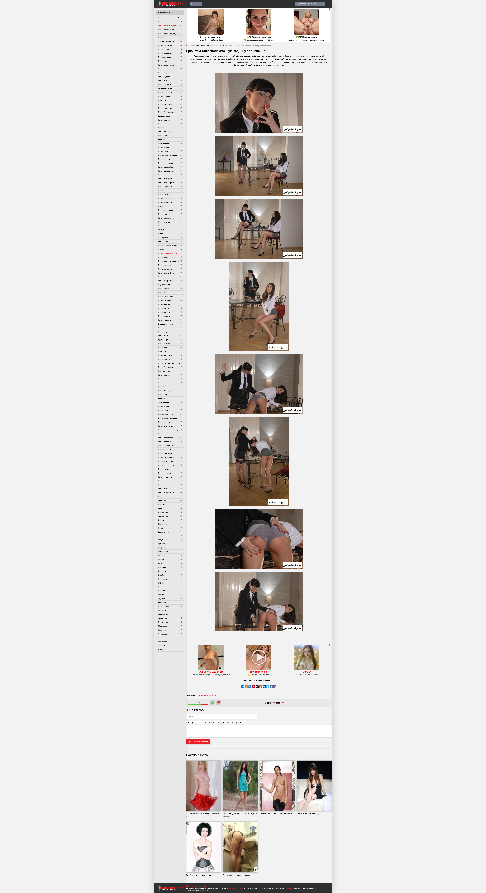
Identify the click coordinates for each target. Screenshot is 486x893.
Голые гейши (163, 124)
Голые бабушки (164, 69)
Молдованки (163, 626)
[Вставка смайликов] (218, 722)
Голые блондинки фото (167, 22)
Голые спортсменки (166, 65)
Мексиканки (163, 551)
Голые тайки (163, 214)
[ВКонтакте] (242, 686)
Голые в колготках (165, 104)
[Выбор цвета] (223, 722)
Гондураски (163, 622)
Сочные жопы (164, 143)
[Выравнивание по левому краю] (205, 722)
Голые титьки (163, 194)
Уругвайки (162, 599)
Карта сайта (202, 886)
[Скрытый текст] (228, 722)
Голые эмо (162, 293)
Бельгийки (162, 618)
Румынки (162, 544)
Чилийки (161, 587)
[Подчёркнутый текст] (196, 722)
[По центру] (209, 722)
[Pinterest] (253, 686)
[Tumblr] (271, 686)
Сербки (161, 559)
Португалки (163, 579)
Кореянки (162, 567)
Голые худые (163, 347)
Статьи (161, 249)
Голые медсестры (165, 187)
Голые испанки (164, 147)
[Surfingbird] (267, 686)
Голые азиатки (164, 316)
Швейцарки (163, 642)
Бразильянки (163, 532)
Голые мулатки (164, 77)
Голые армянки (164, 120)
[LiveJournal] (264, 686)
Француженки (163, 238)
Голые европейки (165, 167)
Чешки (161, 234)
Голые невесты (164, 85)
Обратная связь (192, 886)
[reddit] (260, 686)
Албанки (161, 650)
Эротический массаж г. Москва (171, 18)
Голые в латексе (165, 108)
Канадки (161, 230)
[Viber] (274, 686)
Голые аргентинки (165, 210)
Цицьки (161, 128)
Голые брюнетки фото (167, 26)
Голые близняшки (165, 379)
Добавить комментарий (198, 742)
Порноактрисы (164, 222)
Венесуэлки (163, 614)
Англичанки (163, 241)
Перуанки (162, 548)
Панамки (162, 591)
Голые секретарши (166, 183)
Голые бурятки (164, 434)
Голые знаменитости (166, 30)
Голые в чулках (164, 73)
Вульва (161, 206)
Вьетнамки (162, 602)
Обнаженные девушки (167, 414)
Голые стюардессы (166, 190)
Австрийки (162, 638)
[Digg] (257, 686)
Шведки (161, 595)
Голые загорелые (165, 53)
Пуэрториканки (164, 606)
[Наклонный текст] (192, 722)
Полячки (161, 555)
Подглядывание (164, 57)
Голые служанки (165, 96)
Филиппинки (163, 634)
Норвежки (162, 610)
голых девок (289, 888)
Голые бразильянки (166, 171)
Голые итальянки (165, 202)
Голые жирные (164, 81)
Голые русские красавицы (169, 363)
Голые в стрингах (165, 61)
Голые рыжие (163, 336)
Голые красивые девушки (168, 34)
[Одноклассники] (246, 686)
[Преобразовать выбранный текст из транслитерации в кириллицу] (236, 722)
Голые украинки (164, 175)
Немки (161, 528)
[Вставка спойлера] (240, 722)
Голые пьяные (164, 328)
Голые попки (163, 49)
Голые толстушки (165, 179)
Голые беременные (166, 112)
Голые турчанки (164, 198)
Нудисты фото (164, 340)
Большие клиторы (165, 88)
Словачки (162, 646)
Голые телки (163, 136)
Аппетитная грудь (165, 139)
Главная (197, 4)
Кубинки (161, 583)
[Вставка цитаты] (232, 722)
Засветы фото (164, 116)
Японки (161, 520)
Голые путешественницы (168, 430)
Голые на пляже (165, 37)
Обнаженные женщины (168, 155)
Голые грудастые (165, 92)
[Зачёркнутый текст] (200, 722)
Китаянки (162, 630)
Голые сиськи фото (166, 45)
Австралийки (163, 536)
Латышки (162, 563)
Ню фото (162, 100)
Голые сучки (163, 151)
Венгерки (162, 226)
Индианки (162, 571)
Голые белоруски (165, 442)
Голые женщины (165, 132)
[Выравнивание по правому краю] (213, 722)
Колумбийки (163, 540)
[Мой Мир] (249, 686)
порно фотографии (236, 888)
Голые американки (166, 218)
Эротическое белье (166, 41)
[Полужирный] (189, 722)
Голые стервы (164, 159)
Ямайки (161, 575)
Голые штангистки (165, 163)
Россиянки (162, 524)
